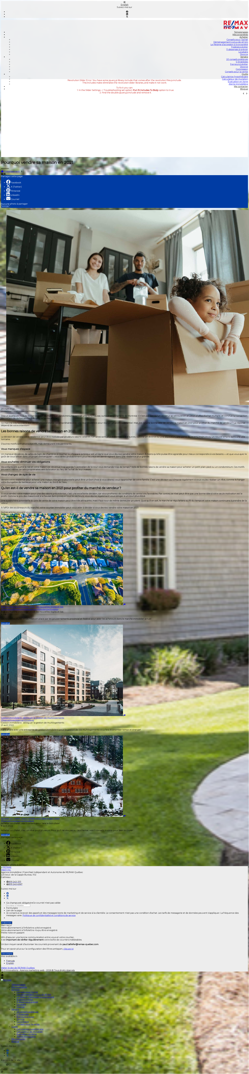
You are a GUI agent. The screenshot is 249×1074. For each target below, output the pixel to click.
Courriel (15, 199)
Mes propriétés (240, 34)
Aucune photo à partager (14, 204)
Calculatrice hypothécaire (234, 76)
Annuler (5, 206)
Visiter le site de (18, 968)
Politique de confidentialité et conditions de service (49, 915)
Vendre (244, 57)
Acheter (244, 37)
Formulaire (12, 908)
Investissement (12, 171)
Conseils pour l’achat (237, 39)
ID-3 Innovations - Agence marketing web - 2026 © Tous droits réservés (38, 970)
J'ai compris (7, 954)
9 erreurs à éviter (239, 64)
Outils (245, 74)
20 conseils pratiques (237, 59)
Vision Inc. (6, 870)
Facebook (16, 182)
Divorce (244, 54)
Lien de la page (14, 910)
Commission (242, 69)
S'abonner (6, 923)
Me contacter (241, 86)
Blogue (244, 89)
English (124, 5)
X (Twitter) (16, 187)
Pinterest (15, 191)
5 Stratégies (242, 62)
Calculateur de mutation (235, 79)
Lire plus (5, 623)
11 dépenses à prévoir (237, 49)
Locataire (243, 52)
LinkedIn (14, 195)
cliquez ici (68, 949)
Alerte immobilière (238, 84)
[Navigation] (124, 2)
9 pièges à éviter (239, 47)
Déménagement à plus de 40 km (230, 42)
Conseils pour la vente (236, 71)
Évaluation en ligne (238, 81)
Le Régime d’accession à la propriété (229, 44)
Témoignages (241, 32)
